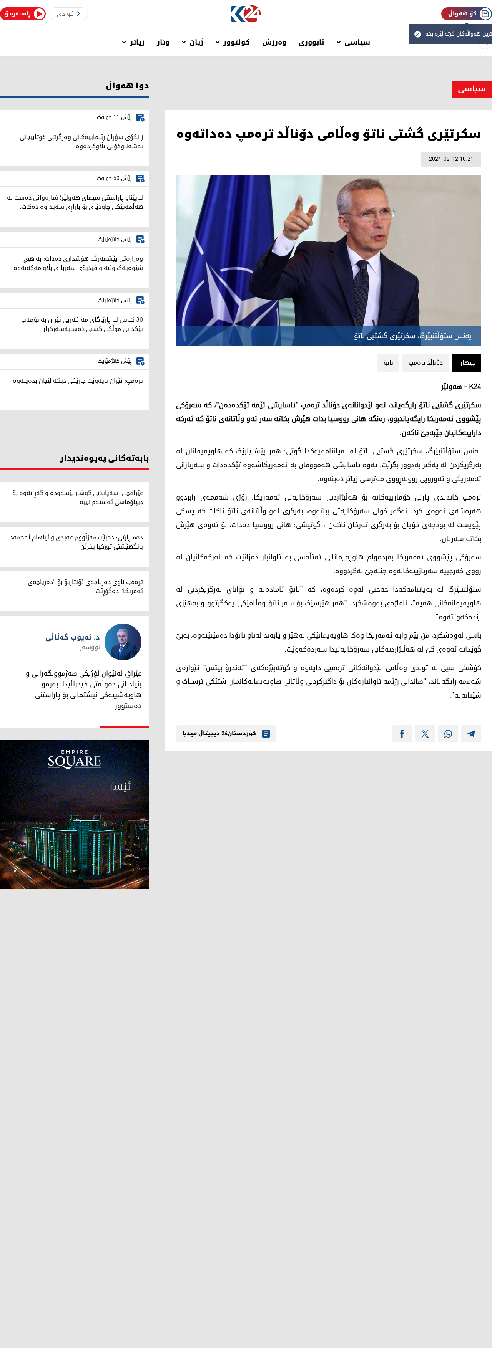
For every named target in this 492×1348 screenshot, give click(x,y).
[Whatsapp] (448, 733)
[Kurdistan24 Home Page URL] (246, 14)
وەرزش (274, 42)
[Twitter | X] (425, 733)
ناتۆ (388, 362)
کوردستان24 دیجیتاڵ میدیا (219, 734)
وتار (163, 42)
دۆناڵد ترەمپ (426, 362)
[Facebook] (402, 733)
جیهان (466, 362)
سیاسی (357, 42)
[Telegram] (471, 733)
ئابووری (311, 42)
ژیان (196, 42)
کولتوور (236, 42)
